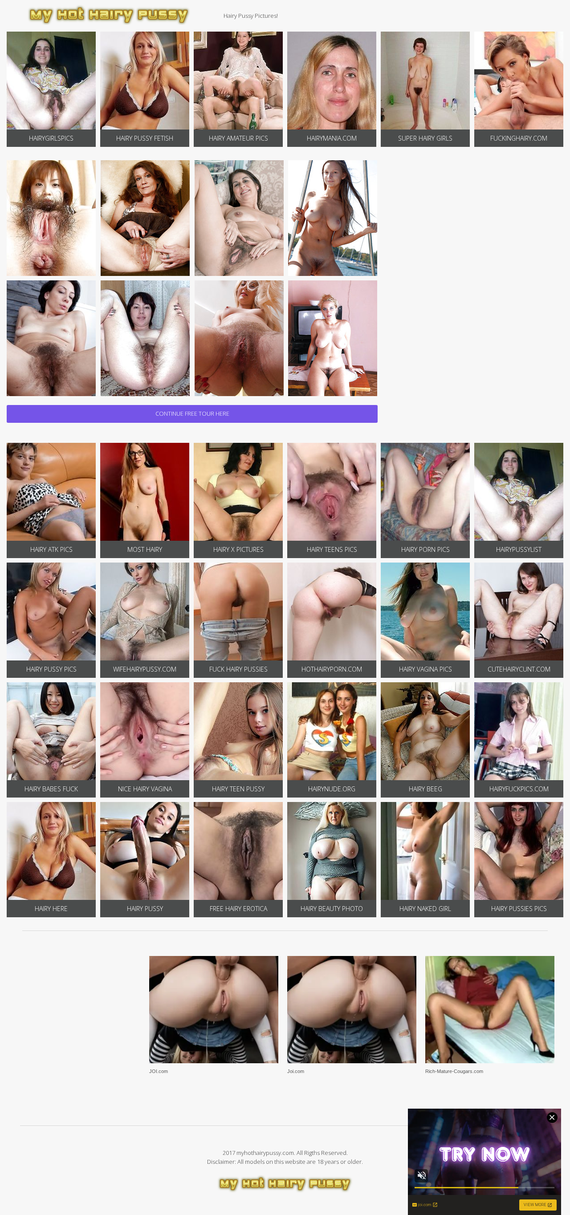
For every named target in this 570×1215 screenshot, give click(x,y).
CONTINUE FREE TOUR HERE (192, 413)
